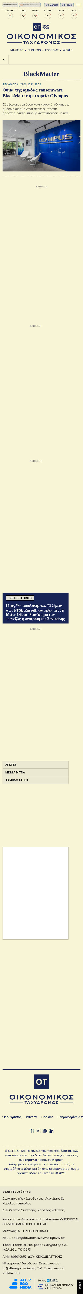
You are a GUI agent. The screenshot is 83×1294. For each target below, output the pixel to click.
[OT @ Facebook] (31, 1131)
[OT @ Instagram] (45, 1131)
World (68, 50)
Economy (52, 50)
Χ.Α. (3, 59)
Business (34, 50)
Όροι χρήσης (12, 1117)
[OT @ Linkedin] (51, 1131)
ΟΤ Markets (52, 4)
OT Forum (67, 4)
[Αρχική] (41, 1082)
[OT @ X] (38, 1131)
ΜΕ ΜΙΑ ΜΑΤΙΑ (15, 772)
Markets (16, 50)
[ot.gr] (41, 33)
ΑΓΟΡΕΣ (11, 765)
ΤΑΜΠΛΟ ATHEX (16, 780)
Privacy (31, 1117)
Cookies (47, 1117)
